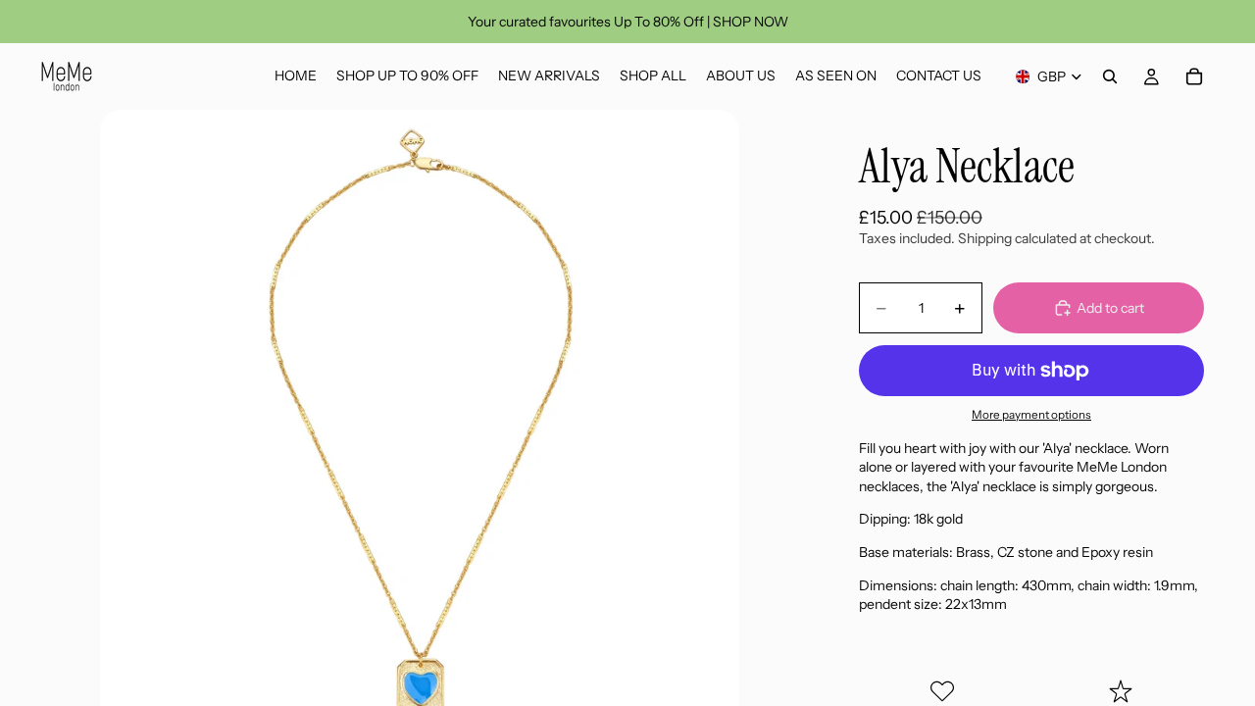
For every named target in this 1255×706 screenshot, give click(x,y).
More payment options (1031, 415)
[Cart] (1194, 76)
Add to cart (1110, 308)
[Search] (1109, 76)
